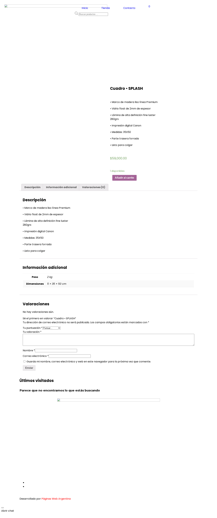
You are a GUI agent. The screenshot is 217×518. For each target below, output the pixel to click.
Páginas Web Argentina (56, 499)
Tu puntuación (32, 328)
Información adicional (61, 187)
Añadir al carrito (124, 177)
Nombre (29, 350)
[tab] (32, 187)
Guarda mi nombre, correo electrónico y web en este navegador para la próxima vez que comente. (89, 361)
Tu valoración (32, 332)
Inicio (85, 8)
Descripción (32, 187)
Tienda (105, 8)
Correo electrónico (36, 356)
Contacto (129, 8)
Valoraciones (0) (93, 187)
